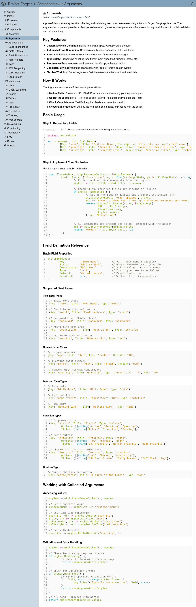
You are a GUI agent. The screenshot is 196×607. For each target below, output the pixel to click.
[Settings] (192, 4)
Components (14, 29)
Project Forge (19, 3)
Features (12, 24)
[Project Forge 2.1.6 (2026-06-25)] (3, 3)
